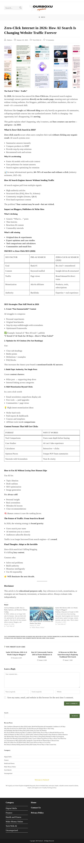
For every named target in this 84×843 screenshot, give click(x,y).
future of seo (8, 638)
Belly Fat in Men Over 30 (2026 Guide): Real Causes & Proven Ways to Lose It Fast (27, 742)
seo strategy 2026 (19, 638)
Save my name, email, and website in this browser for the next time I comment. (40, 697)
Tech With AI (37, 40)
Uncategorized (8, 773)
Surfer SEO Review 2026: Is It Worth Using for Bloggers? (16, 653)
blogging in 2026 (41, 636)
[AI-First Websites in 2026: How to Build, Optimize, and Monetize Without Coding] (17, 617)
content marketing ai (54, 636)
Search (6, 713)
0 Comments (50, 40)
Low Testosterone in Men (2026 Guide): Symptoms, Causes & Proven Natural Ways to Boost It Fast (31, 740)
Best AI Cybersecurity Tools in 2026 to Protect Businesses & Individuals (42, 654)
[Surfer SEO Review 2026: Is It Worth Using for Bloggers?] (68, 616)
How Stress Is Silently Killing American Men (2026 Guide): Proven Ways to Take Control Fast (30, 744)
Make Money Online (10, 767)
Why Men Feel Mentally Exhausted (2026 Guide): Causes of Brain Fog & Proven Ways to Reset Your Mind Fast (35, 738)
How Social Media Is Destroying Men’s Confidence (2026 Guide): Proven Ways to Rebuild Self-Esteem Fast (34, 732)
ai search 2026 (30, 636)
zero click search (48, 638)
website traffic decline (34, 638)
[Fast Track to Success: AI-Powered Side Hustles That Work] (41, 613)
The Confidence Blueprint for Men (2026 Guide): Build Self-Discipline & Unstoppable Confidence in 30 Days (34, 726)
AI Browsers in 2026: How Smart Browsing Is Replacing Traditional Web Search (67, 654)
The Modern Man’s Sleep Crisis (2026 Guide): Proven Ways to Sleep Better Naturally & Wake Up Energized (34, 736)
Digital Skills (8, 756)
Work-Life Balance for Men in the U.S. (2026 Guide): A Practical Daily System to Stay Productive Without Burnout (36, 734)
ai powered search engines (17, 636)
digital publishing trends (70, 636)
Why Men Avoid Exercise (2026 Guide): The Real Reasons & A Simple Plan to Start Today (29, 728)
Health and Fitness (9, 763)
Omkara (9, 40)
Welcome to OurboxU (42, 780)
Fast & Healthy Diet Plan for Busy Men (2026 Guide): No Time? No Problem (25, 730)
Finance (6, 760)
